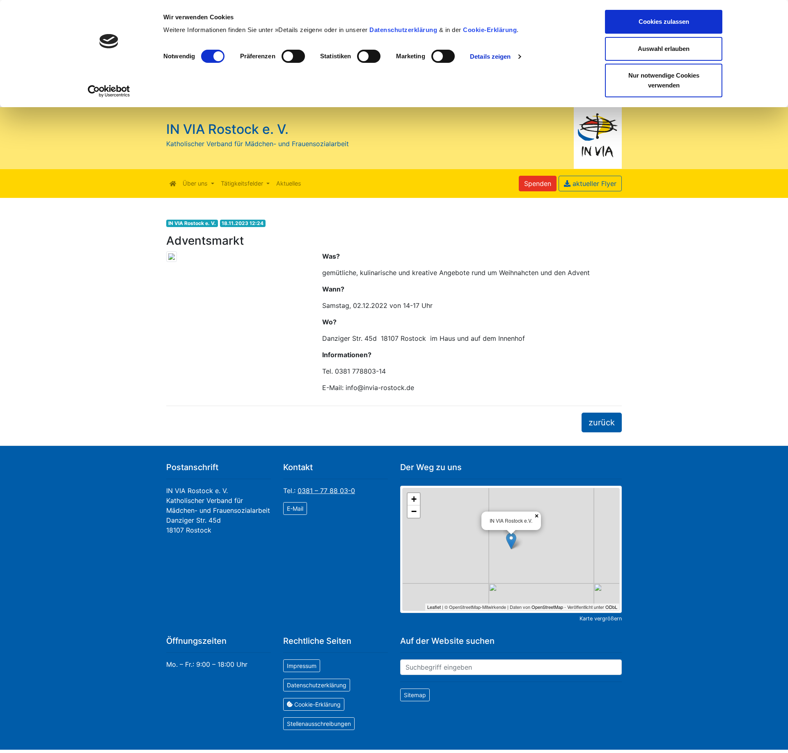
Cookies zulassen (664, 21)
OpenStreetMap (547, 607)
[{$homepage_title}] (172, 183)
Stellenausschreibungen (319, 723)
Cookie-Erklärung (490, 29)
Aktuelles (288, 183)
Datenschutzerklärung (403, 29)
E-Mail (295, 508)
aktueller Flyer (593, 183)
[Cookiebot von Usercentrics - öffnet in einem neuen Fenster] (109, 91)
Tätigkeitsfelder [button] (243, 183)
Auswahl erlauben (664, 48)
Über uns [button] (196, 183)
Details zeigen (490, 56)
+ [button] (414, 499)
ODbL (611, 607)
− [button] (414, 511)
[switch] (293, 56)
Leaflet (434, 607)
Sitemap (415, 694)
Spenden (537, 183)
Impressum (301, 665)
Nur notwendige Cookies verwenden (663, 80)
